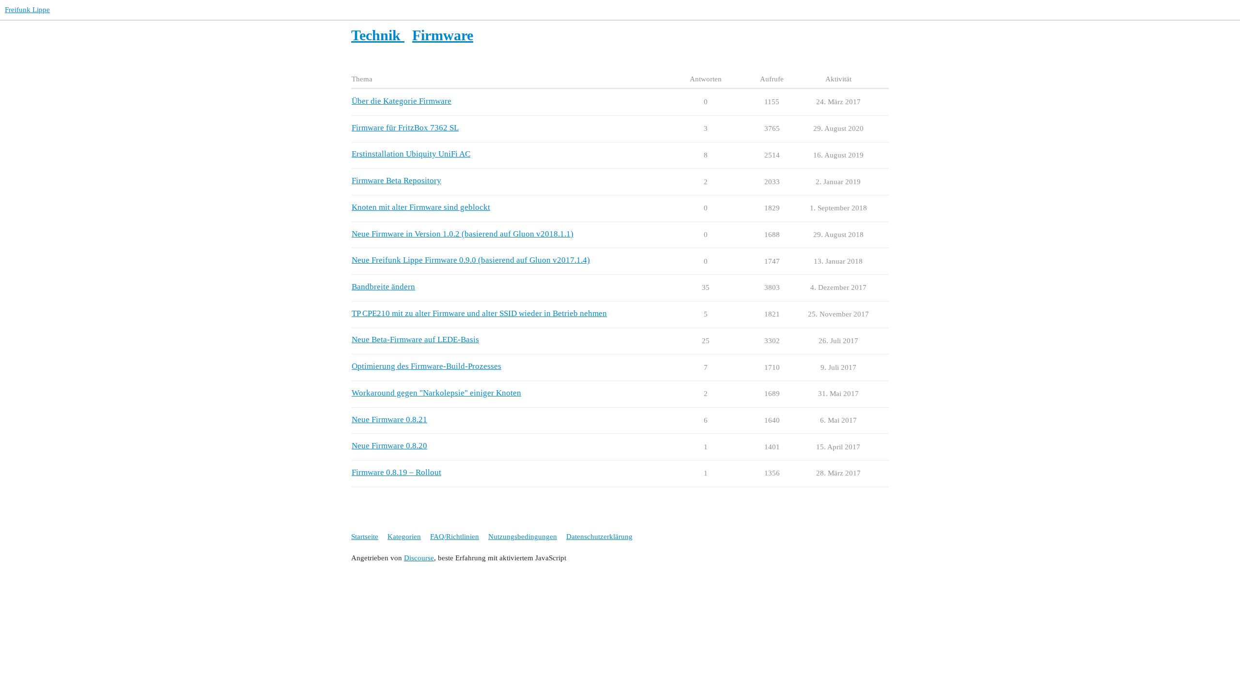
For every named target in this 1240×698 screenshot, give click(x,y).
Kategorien (404, 536)
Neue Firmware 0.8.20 (389, 445)
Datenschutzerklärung (599, 536)
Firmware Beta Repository (396, 180)
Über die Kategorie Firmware (401, 101)
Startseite (364, 536)
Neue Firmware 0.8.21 (389, 419)
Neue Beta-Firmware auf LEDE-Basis (415, 339)
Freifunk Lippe (27, 10)
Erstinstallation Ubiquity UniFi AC (411, 154)
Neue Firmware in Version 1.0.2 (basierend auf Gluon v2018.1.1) (463, 233)
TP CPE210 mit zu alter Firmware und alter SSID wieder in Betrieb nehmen (479, 313)
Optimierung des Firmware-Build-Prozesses (426, 366)
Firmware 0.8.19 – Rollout (396, 472)
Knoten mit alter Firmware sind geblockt (421, 207)
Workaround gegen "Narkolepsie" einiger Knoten (436, 392)
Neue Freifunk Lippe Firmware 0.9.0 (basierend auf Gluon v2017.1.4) (471, 260)
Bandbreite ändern (383, 286)
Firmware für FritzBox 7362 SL (405, 127)
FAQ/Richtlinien (454, 536)
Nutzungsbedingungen (522, 536)
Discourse (419, 558)
